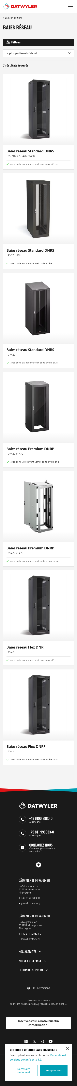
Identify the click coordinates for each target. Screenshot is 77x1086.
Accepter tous (53, 1070)
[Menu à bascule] (70, 6)
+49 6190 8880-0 (30, 898)
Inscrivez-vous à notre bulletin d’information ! (38, 1023)
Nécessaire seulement (23, 1070)
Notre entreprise (30, 961)
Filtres (16, 42)
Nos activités (28, 952)
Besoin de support (31, 970)
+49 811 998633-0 (31, 933)
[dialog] (38, 1062)
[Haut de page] (38, 865)
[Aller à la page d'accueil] (20, 6)
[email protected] (30, 903)
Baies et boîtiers (13, 17)
